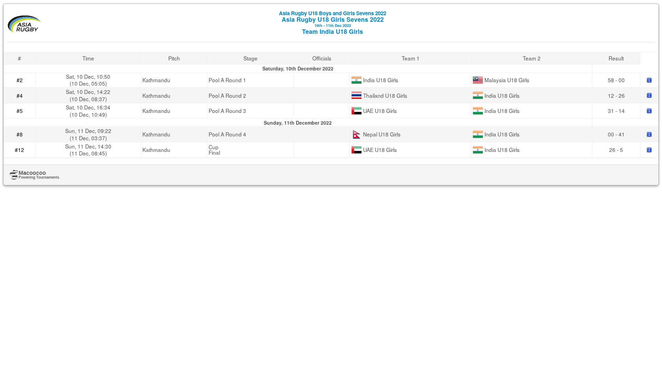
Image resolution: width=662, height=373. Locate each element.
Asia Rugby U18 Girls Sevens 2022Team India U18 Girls (332, 22)
